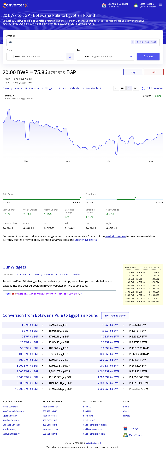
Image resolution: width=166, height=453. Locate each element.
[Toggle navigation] (160, 5)
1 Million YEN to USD (92, 429)
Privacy (126, 415)
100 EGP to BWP (109, 354)
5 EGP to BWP (110, 330)
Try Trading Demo (115, 315)
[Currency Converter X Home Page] (15, 5)
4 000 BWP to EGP (28, 377)
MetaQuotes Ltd (93, 443)
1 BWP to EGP (30, 325)
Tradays (133, 428)
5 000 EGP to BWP (108, 383)
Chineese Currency (11, 424)
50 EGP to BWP (110, 348)
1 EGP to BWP (110, 325)
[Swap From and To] (70, 56)
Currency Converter (43, 274)
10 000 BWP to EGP (27, 389)
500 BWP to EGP (29, 360)
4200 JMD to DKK (51, 429)
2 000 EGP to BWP (108, 371)
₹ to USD (87, 406)
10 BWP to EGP (29, 336)
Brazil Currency (10, 429)
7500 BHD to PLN (51, 406)
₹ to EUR (87, 411)
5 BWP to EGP (30, 330)
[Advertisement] (83, 179)
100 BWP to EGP (29, 354)
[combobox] (35, 56)
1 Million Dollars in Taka (94, 433)
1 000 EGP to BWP (108, 365)
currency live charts (85, 240)
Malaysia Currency (11, 433)
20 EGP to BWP (110, 342)
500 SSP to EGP (50, 411)
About (126, 411)
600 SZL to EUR (50, 433)
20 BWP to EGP (29, 342)
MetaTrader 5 (93, 88)
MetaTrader (135, 435)
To (78, 50)
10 (137, 42)
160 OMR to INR (50, 424)
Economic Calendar (69, 88)
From (9, 50)
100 (147, 42)
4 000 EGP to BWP (108, 377)
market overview (115, 236)
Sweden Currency (11, 420)
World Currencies (11, 406)
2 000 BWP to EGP (28, 371)
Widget (49, 88)
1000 (153, 42)
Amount (10, 35)
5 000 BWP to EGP (28, 383)
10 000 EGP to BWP (107, 389)
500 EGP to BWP (109, 360)
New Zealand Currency (13, 411)
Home (126, 406)
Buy (133, 72)
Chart (23, 274)
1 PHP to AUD (89, 420)
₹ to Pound (88, 415)
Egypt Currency (10, 415)
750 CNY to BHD (50, 420)
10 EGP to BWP (110, 336)
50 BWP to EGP (29, 348)
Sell (154, 72)
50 (141, 42)
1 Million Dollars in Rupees (95, 424)
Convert (148, 56)
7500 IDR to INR (50, 415)
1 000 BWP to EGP (28, 365)
